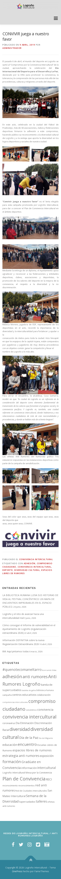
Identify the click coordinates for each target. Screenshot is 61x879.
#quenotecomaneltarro (22, 669)
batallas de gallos (29, 690)
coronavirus (8, 723)
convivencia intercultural (35, 566)
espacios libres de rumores (32, 750)
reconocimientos (26, 785)
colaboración (44, 694)
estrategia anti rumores (20, 755)
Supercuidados (27, 801)
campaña (7, 694)
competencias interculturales (15, 702)
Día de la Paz (28, 737)
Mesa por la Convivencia (38, 772)
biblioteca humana (45, 690)
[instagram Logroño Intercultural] (29, 844)
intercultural (46, 767)
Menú (55, 18)
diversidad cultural (27, 570)
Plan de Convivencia (24, 778)
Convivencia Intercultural (36, 559)
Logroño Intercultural (13, 772)
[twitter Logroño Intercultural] (21, 844)
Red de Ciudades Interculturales (31, 790)
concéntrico (31, 710)
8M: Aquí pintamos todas (15, 651)
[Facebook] (13, 844)
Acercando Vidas (49, 670)
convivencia (45, 709)
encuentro (27, 744)
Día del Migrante (46, 738)
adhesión (29, 563)
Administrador (12, 48)
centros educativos (24, 695)
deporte (7, 570)
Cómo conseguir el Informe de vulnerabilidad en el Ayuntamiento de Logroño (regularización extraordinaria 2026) (28, 629)
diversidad (20, 729)
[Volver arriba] (30, 860)
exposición (47, 756)
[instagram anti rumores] (46, 844)
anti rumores (35, 676)
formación (11, 761)
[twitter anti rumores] (38, 844)
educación (9, 745)
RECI (49, 779)
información (29, 768)
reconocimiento (10, 785)
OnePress (17, 871)
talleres (41, 801)
